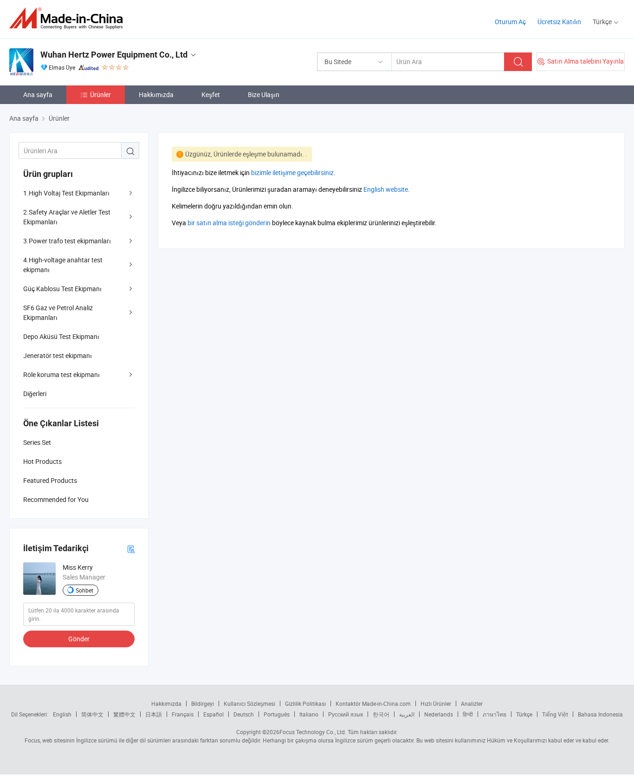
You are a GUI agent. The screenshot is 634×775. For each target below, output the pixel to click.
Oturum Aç (510, 21)
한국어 (381, 714)
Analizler (472, 703)
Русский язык (345, 714)
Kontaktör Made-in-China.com (373, 703)
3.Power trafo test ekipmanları (67, 240)
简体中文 (92, 714)
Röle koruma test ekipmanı (61, 374)
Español (213, 714)
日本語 (153, 714)
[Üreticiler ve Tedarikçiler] (69, 18)
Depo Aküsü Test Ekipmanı (61, 336)
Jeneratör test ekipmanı (57, 355)
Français (183, 714)
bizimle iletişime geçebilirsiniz (292, 172)
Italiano (308, 714)
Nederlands (438, 714)
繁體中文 (124, 714)
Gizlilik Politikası (305, 703)
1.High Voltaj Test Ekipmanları (66, 193)
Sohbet (84, 590)
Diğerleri (34, 393)
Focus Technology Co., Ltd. (312, 732)
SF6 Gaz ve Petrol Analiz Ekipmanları (58, 312)
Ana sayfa (37, 94)
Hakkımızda (156, 94)
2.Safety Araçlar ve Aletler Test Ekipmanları (66, 217)
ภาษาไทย (494, 714)
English (62, 714)
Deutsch (243, 714)
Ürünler (100, 94)
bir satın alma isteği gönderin (229, 222)
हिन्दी (468, 714)
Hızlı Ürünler (436, 703)
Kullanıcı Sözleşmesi (249, 703)
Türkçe (524, 714)
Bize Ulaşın (263, 94)
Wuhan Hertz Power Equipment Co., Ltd (114, 54)
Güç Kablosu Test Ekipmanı (62, 288)
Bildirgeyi (202, 703)
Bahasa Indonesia (600, 714)
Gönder (79, 638)
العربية (406, 714)
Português (277, 714)
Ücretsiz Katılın (559, 21)
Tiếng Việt (555, 714)
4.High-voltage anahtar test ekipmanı (63, 264)
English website (385, 189)
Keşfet (210, 94)
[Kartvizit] (131, 548)
